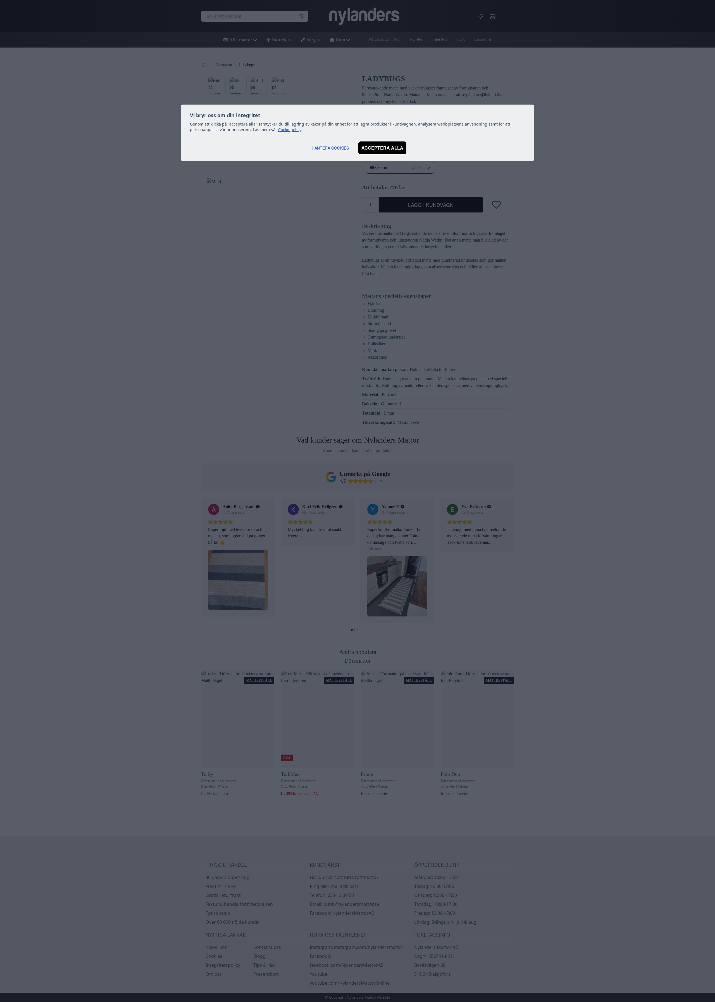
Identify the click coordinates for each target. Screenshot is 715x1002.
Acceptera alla (382, 148)
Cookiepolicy (289, 129)
